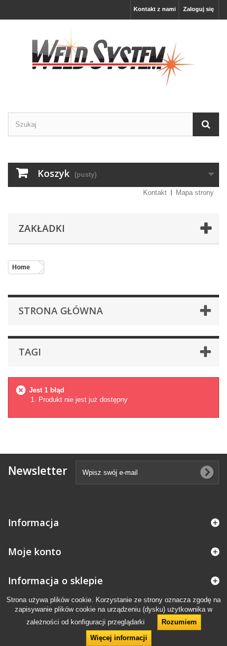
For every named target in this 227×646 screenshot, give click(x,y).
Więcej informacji (118, 638)
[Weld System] (113, 56)
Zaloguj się (198, 9)
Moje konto (34, 551)
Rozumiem (179, 622)
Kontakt (155, 192)
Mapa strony (195, 192)
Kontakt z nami (155, 9)
